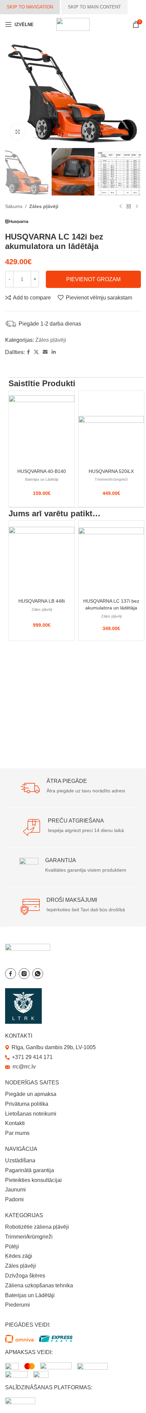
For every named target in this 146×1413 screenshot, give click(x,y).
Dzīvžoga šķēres (25, 1276)
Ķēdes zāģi (18, 1256)
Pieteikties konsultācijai (33, 1180)
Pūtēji (12, 1246)
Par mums (17, 1133)
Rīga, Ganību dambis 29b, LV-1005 (54, 1047)
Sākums (13, 206)
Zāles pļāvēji (43, 206)
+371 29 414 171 (32, 1057)
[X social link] (36, 352)
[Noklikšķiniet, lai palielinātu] (17, 132)
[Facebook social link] (28, 352)
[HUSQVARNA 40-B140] (41, 428)
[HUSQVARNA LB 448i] (41, 558)
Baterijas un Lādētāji (41, 479)
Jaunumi (15, 1189)
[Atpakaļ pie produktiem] (129, 206)
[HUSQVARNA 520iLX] (111, 428)
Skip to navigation (30, 6)
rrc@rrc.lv (24, 1066)
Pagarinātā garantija (29, 1170)
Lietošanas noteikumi (30, 1114)
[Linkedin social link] (54, 352)
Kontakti (15, 1123)
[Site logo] (73, 24)
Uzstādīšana (20, 1160)
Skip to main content (94, 6)
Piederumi (17, 1305)
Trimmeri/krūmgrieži (111, 479)
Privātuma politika (26, 1104)
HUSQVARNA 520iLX (111, 471)
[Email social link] (45, 352)
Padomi (14, 1199)
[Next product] (137, 206)
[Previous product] (120, 206)
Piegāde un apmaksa (30, 1094)
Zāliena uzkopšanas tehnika (39, 1285)
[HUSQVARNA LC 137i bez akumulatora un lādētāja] (111, 558)
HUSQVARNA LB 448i (41, 601)
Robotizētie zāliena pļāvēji (37, 1227)
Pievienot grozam (93, 279)
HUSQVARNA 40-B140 (41, 471)
